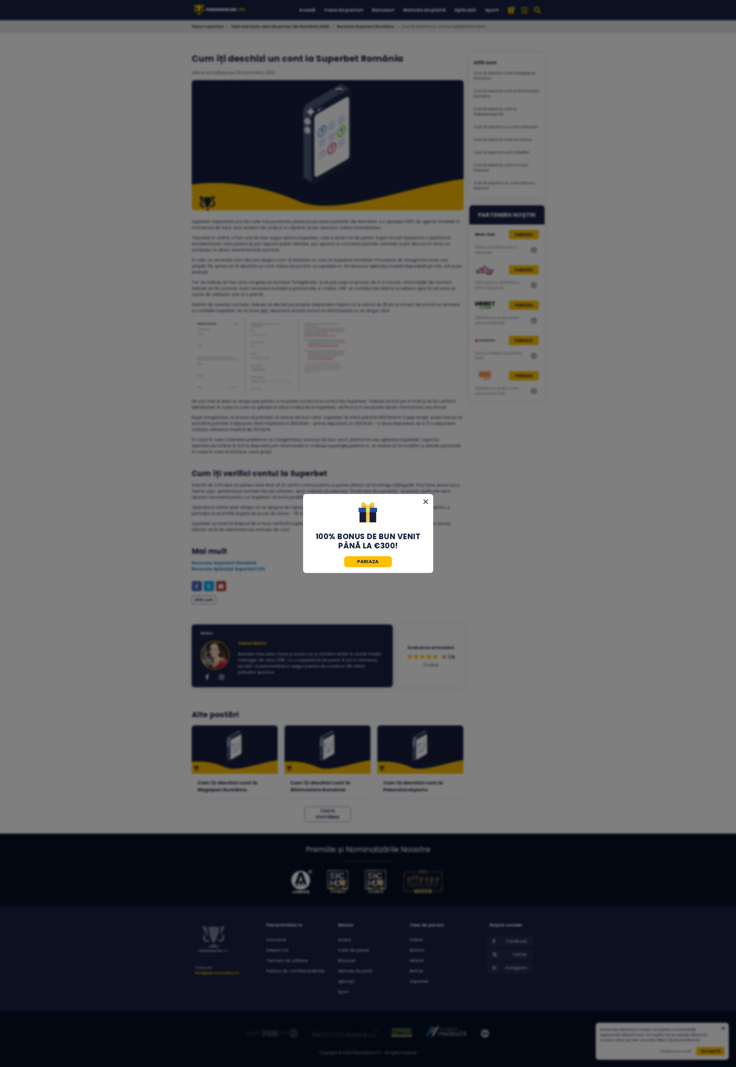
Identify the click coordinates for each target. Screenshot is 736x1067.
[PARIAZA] (368, 513)
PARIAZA (368, 561)
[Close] (425, 501)
